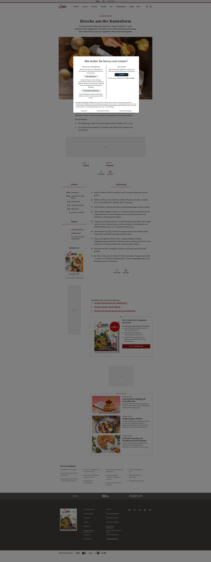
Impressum (84, 111)
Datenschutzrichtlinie (103, 111)
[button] (121, 74)
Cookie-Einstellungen (125, 111)
